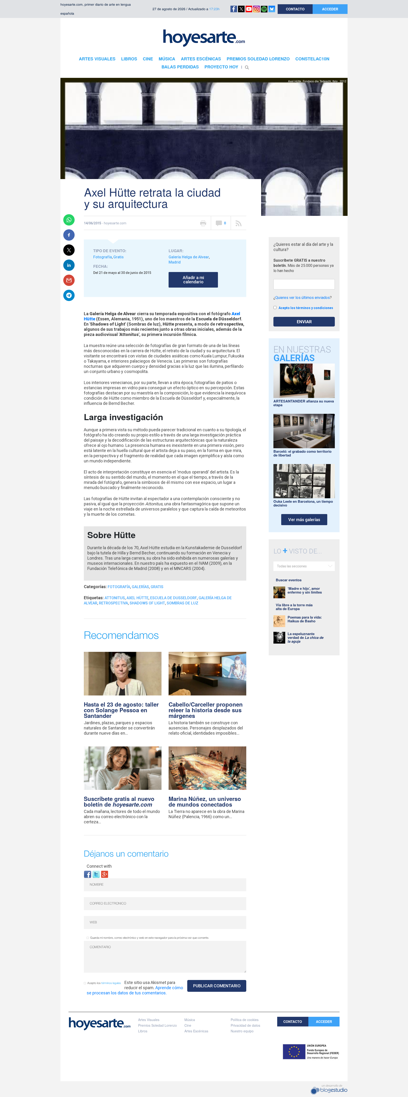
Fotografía (102, 257)
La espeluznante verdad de (305, 637)
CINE (148, 59)
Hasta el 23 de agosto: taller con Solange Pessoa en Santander (121, 710)
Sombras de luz (182, 603)
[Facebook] (87, 874)
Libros (142, 1031)
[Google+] (104, 874)
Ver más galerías (304, 519)
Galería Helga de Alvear (189, 257)
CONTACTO (295, 9)
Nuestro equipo (242, 1031)
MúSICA (167, 59)
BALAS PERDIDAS (180, 67)
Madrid (175, 262)
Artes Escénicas (196, 1031)
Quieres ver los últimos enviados (302, 297)
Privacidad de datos (245, 1025)
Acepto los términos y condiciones (306, 308)
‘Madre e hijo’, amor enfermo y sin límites (305, 590)
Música (189, 1019)
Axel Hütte (138, 598)
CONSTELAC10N (312, 59)
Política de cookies (245, 1019)
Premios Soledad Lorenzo (157, 1025)
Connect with (99, 866)
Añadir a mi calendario (193, 279)
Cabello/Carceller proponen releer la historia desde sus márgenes (206, 710)
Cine (187, 1025)
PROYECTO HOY (221, 67)
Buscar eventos (289, 580)
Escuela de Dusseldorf (173, 598)
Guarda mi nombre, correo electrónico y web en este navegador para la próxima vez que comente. (149, 937)
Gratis (118, 257)
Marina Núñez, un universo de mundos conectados (205, 801)
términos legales (111, 983)
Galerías (140, 587)
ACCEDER (330, 9)
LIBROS (129, 59)
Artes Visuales (148, 1019)
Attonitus (115, 598)
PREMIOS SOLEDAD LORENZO (258, 59)
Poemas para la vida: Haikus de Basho (305, 619)
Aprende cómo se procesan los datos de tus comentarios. (135, 990)
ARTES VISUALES (97, 59)
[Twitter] (96, 874)
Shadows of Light (147, 603)
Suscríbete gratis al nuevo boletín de (119, 801)
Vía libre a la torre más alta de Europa (294, 607)
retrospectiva (113, 603)
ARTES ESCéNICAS (201, 59)
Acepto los (104, 983)
